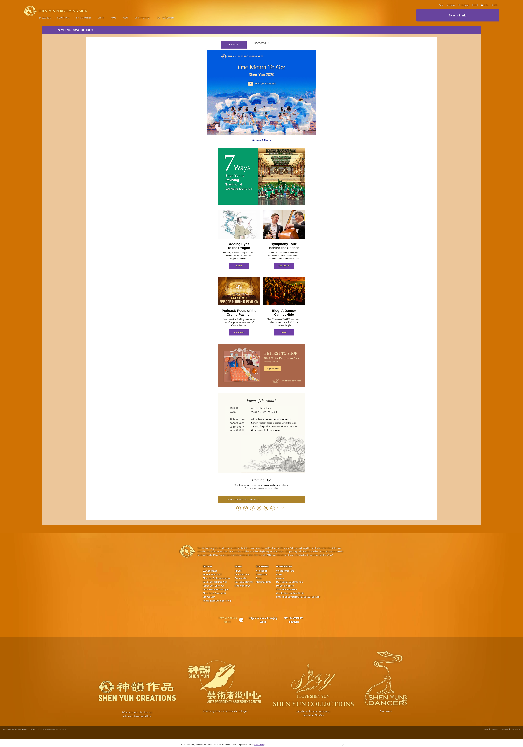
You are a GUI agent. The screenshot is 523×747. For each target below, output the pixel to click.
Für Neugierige (463, 5)
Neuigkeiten (262, 566)
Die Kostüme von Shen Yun (289, 581)
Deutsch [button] (495, 5)
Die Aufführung (63, 17)
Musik (279, 574)
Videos (113, 17)
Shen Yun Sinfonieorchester (216, 578)
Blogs (259, 578)
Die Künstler (209, 596)
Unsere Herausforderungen (216, 589)
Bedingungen (495, 729)
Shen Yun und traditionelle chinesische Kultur (298, 596)
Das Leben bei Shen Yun (215, 581)
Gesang (280, 578)
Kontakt (475, 5)
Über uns (207, 566)
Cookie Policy (259, 744)
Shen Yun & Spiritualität (214, 593)
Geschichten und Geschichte (290, 593)
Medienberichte (242, 585)
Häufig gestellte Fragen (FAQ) (217, 600)
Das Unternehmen (83, 17)
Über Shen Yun (242, 574)
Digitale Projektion (285, 585)
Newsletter (451, 5)
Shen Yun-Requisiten (286, 589)
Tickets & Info (457, 15)
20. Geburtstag (45, 17)
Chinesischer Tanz (285, 570)
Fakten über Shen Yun (213, 585)
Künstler (101, 17)
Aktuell (125, 17)
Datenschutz (505, 729)
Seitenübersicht (515, 729)
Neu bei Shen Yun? (212, 574)
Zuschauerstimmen (142, 17)
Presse (441, 5)
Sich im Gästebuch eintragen (293, 620)
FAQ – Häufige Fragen (165, 17)
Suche (486, 5)
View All (234, 44)
